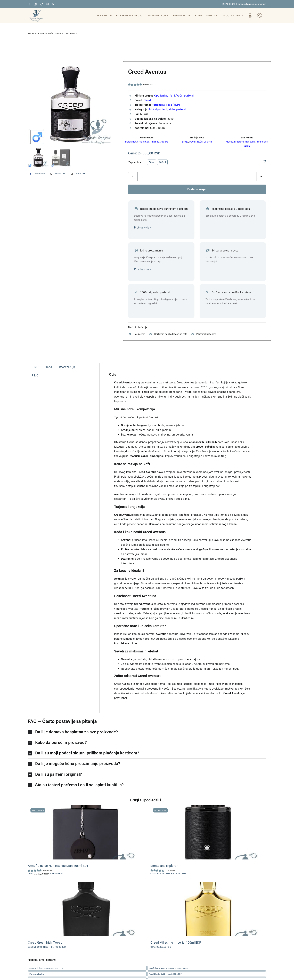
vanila (247, 145)
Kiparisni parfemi (164, 95)
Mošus (229, 141)
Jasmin (208, 141)
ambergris (262, 141)
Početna (32, 33)
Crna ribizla (143, 141)
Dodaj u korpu (197, 189)
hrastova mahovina (245, 141)
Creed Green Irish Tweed (45, 942)
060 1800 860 (228, 4)
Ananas (155, 141)
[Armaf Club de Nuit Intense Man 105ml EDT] (86, 832)
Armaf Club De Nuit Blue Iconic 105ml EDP (165, 974)
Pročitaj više (141, 227)
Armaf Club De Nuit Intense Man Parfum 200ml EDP (169, 968)
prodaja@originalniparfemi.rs (252, 4)
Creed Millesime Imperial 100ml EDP (175, 942)
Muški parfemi (54, 33)
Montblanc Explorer (163, 865)
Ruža (200, 141)
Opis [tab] (34, 367)
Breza (185, 141)
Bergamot (130, 141)
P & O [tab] (34, 375)
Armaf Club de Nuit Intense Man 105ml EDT (58, 865)
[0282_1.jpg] (72, 103)
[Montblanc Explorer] (208, 832)
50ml (151, 162)
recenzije (170, 870)
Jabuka (164, 141)
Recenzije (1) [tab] (67, 367)
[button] (259, 15)
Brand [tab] (48, 367)
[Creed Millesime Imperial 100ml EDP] (208, 909)
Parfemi (42, 33)
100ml (162, 162)
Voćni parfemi (185, 95)
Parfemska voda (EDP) (166, 104)
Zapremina (134, 162)
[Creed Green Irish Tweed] (86, 909)
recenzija (148, 84)
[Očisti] (265, 161)
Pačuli (192, 141)
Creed (147, 100)
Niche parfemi (177, 109)
